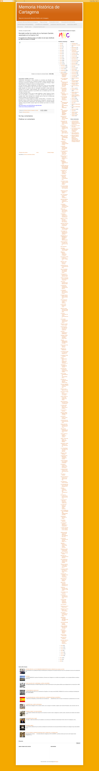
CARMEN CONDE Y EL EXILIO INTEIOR (34, 711)
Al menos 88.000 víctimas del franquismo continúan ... (64, 75)
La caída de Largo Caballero (64, 356)
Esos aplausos (64, 246)
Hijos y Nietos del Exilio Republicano (75, 133)
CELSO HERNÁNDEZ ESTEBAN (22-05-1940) (64, 342)
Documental (74, 61)
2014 (61, 60)
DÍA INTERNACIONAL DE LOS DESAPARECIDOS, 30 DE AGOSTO (64, 84)
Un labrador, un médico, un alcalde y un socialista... (64, 172)
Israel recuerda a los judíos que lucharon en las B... (64, 243)
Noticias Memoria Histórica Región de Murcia (76, 95)
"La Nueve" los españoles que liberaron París (64, 275)
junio (62, 647)
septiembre (63, 70)
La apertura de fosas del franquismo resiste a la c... (64, 501)
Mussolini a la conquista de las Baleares (64, 556)
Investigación (74, 75)
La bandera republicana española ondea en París (64, 143)
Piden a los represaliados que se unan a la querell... (64, 211)
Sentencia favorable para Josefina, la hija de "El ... (64, 589)
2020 (61, 50)
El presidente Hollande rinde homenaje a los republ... (64, 127)
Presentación (74, 101)
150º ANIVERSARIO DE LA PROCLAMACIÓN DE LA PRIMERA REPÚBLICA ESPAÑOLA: (43, 697)
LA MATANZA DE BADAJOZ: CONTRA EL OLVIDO (64, 457)
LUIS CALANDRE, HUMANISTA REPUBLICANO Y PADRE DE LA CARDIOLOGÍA (42, 732)
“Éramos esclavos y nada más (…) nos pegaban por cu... (64, 566)
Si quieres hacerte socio (39, 26)
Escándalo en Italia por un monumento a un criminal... (64, 393)
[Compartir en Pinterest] (46, 110)
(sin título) (28, 676)
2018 (61, 53)
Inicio (37, 152)
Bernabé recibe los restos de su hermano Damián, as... (64, 642)
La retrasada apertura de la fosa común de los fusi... (64, 292)
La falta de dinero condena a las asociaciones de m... (64, 471)
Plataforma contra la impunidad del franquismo (64, 550)
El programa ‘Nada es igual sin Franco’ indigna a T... (64, 258)
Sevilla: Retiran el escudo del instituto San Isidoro (64, 398)
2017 (61, 55)
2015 (61, 58)
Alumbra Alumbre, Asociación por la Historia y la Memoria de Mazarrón (76, 123)
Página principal (43, 22)
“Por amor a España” (63, 475)
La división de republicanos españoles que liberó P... (64, 287)
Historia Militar (74, 70)
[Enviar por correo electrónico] (41, 110)
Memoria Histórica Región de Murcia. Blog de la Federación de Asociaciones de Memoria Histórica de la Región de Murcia (76, 138)
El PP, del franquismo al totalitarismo (64, 332)
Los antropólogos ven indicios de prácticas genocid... (64, 450)
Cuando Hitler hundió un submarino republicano (64, 601)
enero (62, 655)
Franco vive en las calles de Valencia (64, 346)
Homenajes (74, 73)
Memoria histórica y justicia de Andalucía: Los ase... (64, 201)
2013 (61, 62)
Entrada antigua (51, 152)
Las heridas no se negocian (64, 593)
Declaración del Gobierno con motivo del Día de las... (64, 123)
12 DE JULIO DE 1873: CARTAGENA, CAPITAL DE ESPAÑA (38, 683)
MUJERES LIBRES (29, 725)
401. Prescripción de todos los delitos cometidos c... (64, 196)
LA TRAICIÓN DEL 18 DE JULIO (32, 690)
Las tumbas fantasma (63, 521)
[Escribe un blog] (42, 110)
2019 (61, 52)
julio (62, 645)
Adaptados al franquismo (63, 349)
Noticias (73, 88)
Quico (73, 102)
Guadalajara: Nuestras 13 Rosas (64, 517)
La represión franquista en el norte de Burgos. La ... (64, 540)
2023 (61, 45)
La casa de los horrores (63, 410)
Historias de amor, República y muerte (64, 191)
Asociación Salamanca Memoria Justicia (63, 631)
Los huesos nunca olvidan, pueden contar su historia (64, 183)
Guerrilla (73, 69)
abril (62, 650)
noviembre (63, 67)
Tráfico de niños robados (75, 115)
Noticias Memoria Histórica (75, 93)
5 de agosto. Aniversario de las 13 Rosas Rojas (64, 614)
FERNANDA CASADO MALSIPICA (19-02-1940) (64, 619)
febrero (62, 653)
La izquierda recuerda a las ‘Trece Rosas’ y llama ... (64, 596)
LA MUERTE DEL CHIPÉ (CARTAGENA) (34, 704)
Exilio (73, 66)
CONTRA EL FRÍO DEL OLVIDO (58, 24)
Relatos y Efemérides (76, 106)
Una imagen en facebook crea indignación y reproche (64, 233)
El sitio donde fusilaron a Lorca (63, 305)
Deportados (74, 58)
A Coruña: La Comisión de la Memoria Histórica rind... (64, 381)
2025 (61, 43)
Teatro (73, 110)
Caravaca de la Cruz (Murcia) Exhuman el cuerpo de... (64, 328)
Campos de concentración (74, 51)
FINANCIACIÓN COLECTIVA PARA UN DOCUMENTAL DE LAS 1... (64, 534)
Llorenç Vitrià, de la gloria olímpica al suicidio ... (64, 435)
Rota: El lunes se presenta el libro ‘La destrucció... (64, 402)
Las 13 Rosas (63, 604)
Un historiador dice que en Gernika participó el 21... (64, 485)
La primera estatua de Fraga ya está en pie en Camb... (64, 571)
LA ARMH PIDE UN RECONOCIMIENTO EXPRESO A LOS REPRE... (64, 167)
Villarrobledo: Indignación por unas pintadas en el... (64, 430)
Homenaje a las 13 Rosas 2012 (64, 607)
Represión (74, 109)
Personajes (74, 99)
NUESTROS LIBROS (72, 24)
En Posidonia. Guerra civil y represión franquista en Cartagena (76, 130)
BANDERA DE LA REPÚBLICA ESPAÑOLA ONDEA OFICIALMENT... (64, 238)
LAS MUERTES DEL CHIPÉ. (31, 718)
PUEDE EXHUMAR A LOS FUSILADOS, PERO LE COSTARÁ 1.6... (64, 360)
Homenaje (74, 72)
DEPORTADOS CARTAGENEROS (25, 24)
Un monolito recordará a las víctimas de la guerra (64, 321)
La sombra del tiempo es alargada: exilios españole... (63, 506)
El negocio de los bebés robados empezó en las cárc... (64, 297)
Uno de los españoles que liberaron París (64, 282)
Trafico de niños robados (75, 113)
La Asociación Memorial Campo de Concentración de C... (64, 177)
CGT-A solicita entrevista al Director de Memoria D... (64, 90)
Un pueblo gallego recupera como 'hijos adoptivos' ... (64, 187)
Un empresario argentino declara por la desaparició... (64, 524)
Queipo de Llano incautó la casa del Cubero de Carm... (64, 426)
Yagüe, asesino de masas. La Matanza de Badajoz (64, 440)
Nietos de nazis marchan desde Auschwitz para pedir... (64, 310)
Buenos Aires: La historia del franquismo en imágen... (64, 157)
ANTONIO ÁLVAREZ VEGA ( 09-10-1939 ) (64, 249)
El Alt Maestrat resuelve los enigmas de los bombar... (64, 370)
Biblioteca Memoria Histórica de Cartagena (64, 254)
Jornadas (73, 76)
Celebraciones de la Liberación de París (64, 266)
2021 (61, 48)
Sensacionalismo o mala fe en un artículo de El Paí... (64, 478)
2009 (61, 661)
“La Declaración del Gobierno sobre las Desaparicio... (64, 98)
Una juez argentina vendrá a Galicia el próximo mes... (64, 386)
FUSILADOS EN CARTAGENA (68, 22)
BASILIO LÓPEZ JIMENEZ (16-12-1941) (64, 413)
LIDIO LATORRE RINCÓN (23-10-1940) (64, 627)
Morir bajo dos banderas (63, 638)
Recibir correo (28, 26)
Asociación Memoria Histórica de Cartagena (28, 22)
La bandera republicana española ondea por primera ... (64, 206)
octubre (62, 68)
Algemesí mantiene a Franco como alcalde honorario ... (64, 545)
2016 (61, 57)
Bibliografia (74, 47)
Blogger (56, 761)
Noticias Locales (75, 89)
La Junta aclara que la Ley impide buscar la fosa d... (64, 407)
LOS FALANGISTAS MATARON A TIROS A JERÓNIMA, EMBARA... (64, 112)
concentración (74, 54)
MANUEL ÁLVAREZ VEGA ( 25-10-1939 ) (64, 228)
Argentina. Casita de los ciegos (64, 324)
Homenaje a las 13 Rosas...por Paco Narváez (64, 610)
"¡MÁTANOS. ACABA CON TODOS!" (64, 366)
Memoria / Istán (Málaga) (64, 454)
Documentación (75, 60)
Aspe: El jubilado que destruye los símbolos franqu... (64, 271)
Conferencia (74, 57)
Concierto (74, 56)
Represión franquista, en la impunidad (64, 93)
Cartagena (74, 53)
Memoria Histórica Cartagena (75, 81)
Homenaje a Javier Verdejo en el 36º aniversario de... (64, 445)
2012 (61, 63)
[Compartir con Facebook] (45, 110)
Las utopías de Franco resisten (64, 482)
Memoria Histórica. (75, 85)
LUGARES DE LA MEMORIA (41, 24)
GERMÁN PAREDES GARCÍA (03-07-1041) (64, 162)
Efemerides (20, 26)
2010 (61, 659)
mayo (62, 648)
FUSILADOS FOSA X (54, 22)
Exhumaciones (75, 64)
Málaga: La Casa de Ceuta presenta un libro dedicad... (64, 220)
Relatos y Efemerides (76, 104)
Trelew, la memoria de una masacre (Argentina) (64, 278)
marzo (62, 652)
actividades (74, 43)
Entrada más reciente (23, 152)
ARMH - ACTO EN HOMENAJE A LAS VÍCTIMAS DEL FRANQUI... (64, 137)
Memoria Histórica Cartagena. (75, 84)
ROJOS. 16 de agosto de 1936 (64, 390)
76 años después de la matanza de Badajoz (64, 461)
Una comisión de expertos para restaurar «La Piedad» (64, 561)
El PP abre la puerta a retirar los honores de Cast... (64, 496)
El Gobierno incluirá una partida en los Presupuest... (64, 466)
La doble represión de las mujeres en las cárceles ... (64, 529)
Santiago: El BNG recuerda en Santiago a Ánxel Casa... (64, 337)
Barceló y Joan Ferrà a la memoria (64, 262)
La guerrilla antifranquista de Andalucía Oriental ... (64, 148)
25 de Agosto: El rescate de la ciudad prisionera (64, 301)
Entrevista (74, 63)
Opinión (73, 98)
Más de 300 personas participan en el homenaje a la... (64, 584)
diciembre (63, 65)
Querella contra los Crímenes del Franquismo (64, 224)
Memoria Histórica (26, 112)
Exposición (74, 67)
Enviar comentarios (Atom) (29, 154)
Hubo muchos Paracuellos (64, 635)
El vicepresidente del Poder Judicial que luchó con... (64, 153)
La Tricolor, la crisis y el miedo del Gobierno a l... (64, 352)
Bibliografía (74, 49)
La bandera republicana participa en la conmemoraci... (64, 215)
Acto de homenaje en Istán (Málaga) (64, 623)
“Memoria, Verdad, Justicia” (64, 553)
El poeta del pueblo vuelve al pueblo (64, 417)
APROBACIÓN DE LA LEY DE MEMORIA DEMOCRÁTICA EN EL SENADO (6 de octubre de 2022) (45, 669)
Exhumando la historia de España (63, 579)
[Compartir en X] (43, 110)
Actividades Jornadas (76, 44)
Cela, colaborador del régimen (64, 79)
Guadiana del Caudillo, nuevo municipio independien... (64, 575)
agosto (62, 72)
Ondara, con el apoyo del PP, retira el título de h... (64, 132)
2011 (61, 657)
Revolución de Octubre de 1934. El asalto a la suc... (64, 118)
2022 (61, 46)
